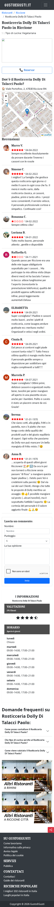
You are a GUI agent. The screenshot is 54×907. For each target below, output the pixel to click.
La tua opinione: (13, 546)
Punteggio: (10, 536)
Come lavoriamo (13, 843)
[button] (27, 111)
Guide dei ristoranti (14, 880)
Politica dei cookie (14, 855)
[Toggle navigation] (45, 5)
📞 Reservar (27, 70)
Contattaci (9, 877)
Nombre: (9, 526)
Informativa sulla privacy (17, 847)
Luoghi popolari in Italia (16, 895)
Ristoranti (7, 13)
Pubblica (8, 866)
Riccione (20, 13)
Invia (27, 581)
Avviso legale (11, 851)
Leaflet (47, 135)
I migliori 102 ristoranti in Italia (20, 891)
